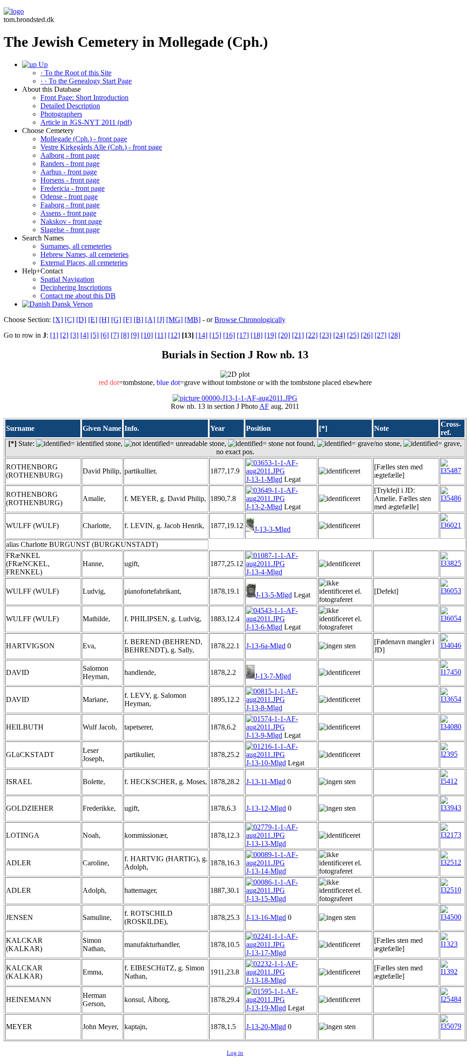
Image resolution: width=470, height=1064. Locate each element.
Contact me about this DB (78, 296)
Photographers (61, 114)
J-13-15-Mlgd (266, 898)
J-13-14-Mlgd (266, 871)
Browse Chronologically (249, 319)
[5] (94, 335)
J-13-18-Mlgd (266, 980)
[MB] (193, 319)
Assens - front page (68, 213)
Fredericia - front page (72, 188)
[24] (339, 335)
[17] (243, 335)
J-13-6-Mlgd (264, 627)
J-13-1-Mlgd (264, 479)
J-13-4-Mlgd (264, 572)
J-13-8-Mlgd (264, 708)
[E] (92, 319)
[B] (138, 319)
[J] (160, 319)
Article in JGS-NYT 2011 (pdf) (86, 122)
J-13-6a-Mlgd (265, 646)
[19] (270, 335)
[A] (150, 319)
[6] (105, 335)
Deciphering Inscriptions (76, 287)
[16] (229, 335)
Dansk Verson (71, 304)
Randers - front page (70, 163)
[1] (54, 335)
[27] (380, 335)
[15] (215, 335)
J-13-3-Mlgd (272, 529)
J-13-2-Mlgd (264, 507)
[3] (74, 335)
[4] (84, 335)
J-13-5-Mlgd (274, 595)
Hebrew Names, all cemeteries (84, 254)
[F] (127, 319)
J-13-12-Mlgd (266, 808)
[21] (298, 335)
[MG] (174, 319)
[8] (125, 335)
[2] (64, 335)
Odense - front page (69, 197)
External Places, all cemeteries (84, 263)
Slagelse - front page (70, 230)
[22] (312, 335)
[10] (147, 335)
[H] (104, 319)
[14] (201, 335)
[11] (160, 335)
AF (264, 406)
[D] (81, 319)
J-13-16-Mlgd (266, 917)
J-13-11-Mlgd (265, 781)
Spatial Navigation (67, 279)
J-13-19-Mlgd (266, 1008)
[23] (325, 335)
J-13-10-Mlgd (266, 763)
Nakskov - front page (71, 221)
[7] (115, 335)
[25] (353, 335)
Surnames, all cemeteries (76, 246)
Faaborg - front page (70, 205)
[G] (116, 319)
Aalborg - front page (70, 155)
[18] (257, 335)
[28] (394, 335)
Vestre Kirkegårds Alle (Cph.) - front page (101, 147)
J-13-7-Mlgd (273, 676)
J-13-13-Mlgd (266, 843)
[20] (284, 335)
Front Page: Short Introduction (84, 97)
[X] (58, 319)
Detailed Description (70, 106)
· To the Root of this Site (76, 73)
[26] (367, 335)
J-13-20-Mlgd (266, 1027)
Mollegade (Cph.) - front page (83, 139)
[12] (174, 335)
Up (42, 64)
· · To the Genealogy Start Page (86, 81)
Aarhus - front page (68, 172)
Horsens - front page (70, 180)
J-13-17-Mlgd (266, 953)
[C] (69, 319)
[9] (135, 335)
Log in (235, 1052)
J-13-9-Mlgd (264, 735)
